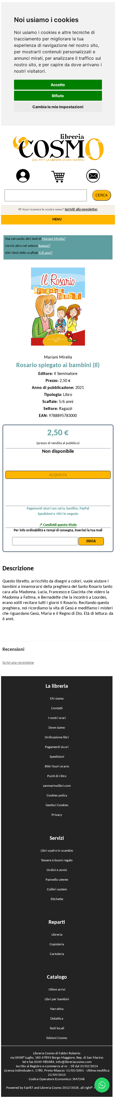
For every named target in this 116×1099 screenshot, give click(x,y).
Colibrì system (57, 889)
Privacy (57, 815)
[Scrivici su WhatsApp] (102, 1085)
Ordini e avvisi (57, 870)
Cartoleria (57, 954)
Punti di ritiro (56, 776)
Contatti (57, 708)
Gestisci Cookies (57, 805)
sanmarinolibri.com (57, 786)
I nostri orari (57, 718)
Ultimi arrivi (57, 989)
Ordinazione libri (57, 737)
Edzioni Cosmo (56, 1038)
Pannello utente (57, 880)
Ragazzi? (44, 246)
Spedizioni (57, 757)
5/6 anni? (46, 253)
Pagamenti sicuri (57, 747)
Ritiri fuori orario (57, 766)
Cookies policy (57, 795)
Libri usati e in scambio (57, 850)
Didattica (56, 1018)
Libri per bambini (57, 999)
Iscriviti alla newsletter (81, 209)
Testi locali (57, 1028)
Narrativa (56, 1009)
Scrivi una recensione (18, 663)
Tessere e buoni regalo (57, 860)
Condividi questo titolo (60, 525)
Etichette (57, 899)
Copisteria (57, 944)
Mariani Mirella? (54, 239)
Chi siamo (57, 698)
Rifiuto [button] (58, 95)
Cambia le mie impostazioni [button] (57, 106)
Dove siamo (57, 727)
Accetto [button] (58, 84)
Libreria (57, 934)
